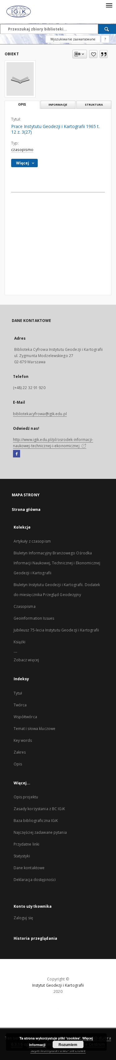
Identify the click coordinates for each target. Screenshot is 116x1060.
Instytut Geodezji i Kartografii (58, 985)
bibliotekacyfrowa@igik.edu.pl (40, 413)
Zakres (20, 752)
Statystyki (22, 856)
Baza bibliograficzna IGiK (36, 820)
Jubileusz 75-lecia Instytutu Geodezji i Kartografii (56, 630)
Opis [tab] (22, 105)
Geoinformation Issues (34, 618)
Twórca (20, 705)
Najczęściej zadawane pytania (40, 832)
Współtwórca (25, 716)
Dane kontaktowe (29, 867)
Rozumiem (67, 1044)
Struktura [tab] (94, 105)
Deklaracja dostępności (35, 879)
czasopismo (22, 149)
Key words (23, 740)
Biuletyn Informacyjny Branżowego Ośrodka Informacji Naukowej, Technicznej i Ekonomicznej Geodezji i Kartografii (57, 563)
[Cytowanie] (104, 54)
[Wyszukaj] (107, 29)
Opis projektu (26, 797)
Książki (20, 642)
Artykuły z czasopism (32, 541)
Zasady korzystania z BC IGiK (39, 808)
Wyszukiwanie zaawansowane (72, 39)
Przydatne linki (27, 844)
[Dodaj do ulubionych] (93, 54)
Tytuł (18, 693)
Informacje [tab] (58, 105)
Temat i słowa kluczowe (35, 728)
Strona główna (26, 509)
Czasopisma (25, 606)
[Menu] (108, 5)
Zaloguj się (23, 917)
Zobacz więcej (26, 660)
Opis (18, 764)
